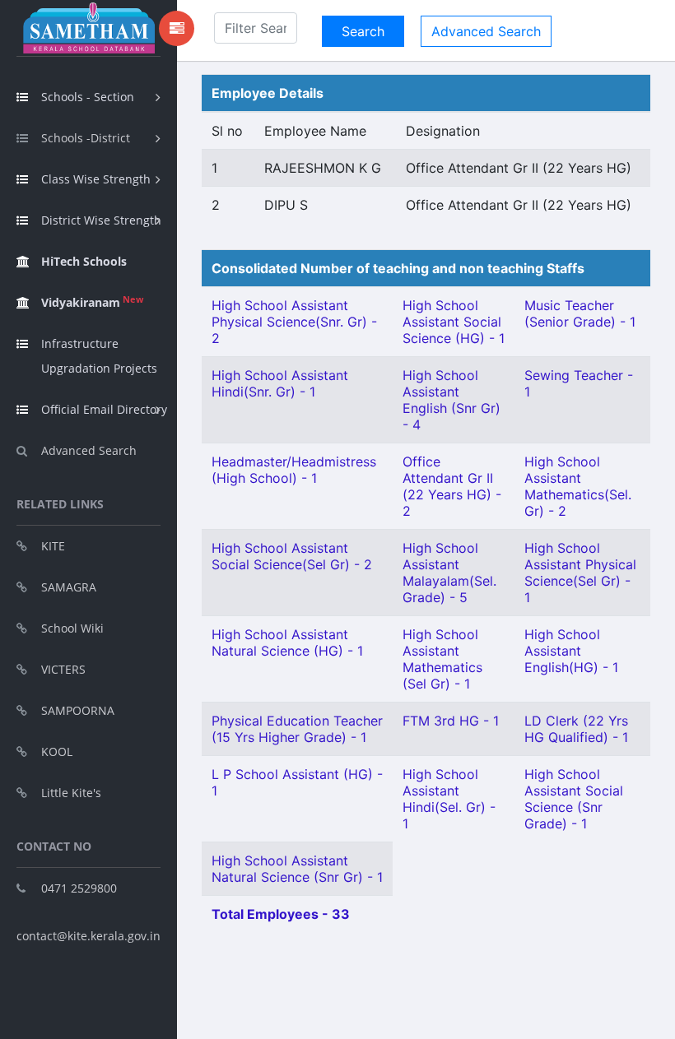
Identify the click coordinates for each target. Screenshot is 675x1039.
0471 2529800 (79, 888)
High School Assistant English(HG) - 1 (571, 650)
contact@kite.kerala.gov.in (88, 936)
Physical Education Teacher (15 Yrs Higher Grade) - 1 (297, 728)
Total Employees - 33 (281, 914)
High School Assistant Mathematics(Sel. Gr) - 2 (577, 486)
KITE (53, 546)
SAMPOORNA (77, 710)
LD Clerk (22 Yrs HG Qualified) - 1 (576, 728)
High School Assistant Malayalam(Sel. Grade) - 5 (449, 572)
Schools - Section (87, 96)
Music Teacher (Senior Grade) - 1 (579, 313)
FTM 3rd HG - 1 (451, 720)
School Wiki (72, 628)
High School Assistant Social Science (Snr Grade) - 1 (573, 799)
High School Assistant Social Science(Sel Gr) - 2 (292, 556)
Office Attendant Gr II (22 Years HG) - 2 (452, 486)
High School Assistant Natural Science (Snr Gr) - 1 (297, 868)
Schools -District (85, 138)
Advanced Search (89, 450)
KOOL (56, 751)
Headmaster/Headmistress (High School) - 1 (294, 469)
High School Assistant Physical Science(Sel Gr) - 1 (580, 572)
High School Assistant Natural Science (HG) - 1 (287, 642)
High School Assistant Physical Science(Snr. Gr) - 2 (294, 321)
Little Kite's (71, 792)
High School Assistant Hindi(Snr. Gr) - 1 (280, 383)
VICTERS (63, 669)
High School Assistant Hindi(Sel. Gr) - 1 (449, 799)
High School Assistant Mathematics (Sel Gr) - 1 (442, 659)
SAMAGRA (68, 587)
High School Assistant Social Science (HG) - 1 (454, 321)
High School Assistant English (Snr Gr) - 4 (451, 400)
